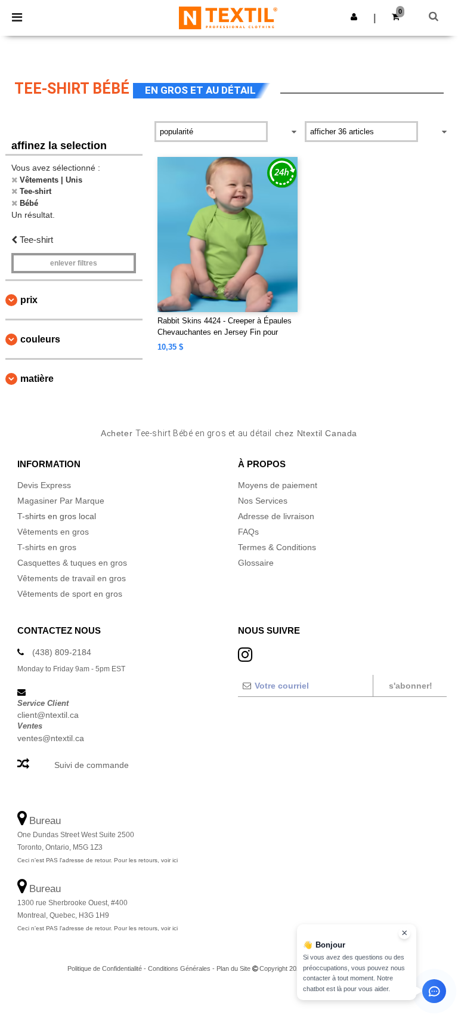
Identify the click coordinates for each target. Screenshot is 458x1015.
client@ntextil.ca (48, 715)
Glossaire (256, 562)
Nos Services (262, 500)
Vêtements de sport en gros (69, 593)
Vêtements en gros (53, 531)
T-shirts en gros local (56, 516)
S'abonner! (410, 685)
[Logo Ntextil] (228, 17)
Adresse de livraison (276, 516)
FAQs (248, 531)
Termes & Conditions (277, 547)
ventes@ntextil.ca (50, 738)
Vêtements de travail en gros (71, 578)
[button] (354, 16)
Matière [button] (37, 379)
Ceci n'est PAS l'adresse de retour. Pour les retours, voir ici (97, 860)
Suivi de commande (91, 765)
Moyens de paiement (277, 485)
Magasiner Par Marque (60, 500)
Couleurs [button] (40, 339)
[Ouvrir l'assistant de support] (434, 991)
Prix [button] (29, 300)
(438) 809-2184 (61, 652)
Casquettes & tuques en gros (72, 562)
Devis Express (44, 485)
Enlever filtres (73, 263)
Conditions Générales (179, 968)
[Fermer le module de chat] (404, 933)
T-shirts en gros (46, 547)
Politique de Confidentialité (104, 968)
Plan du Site (233, 968)
